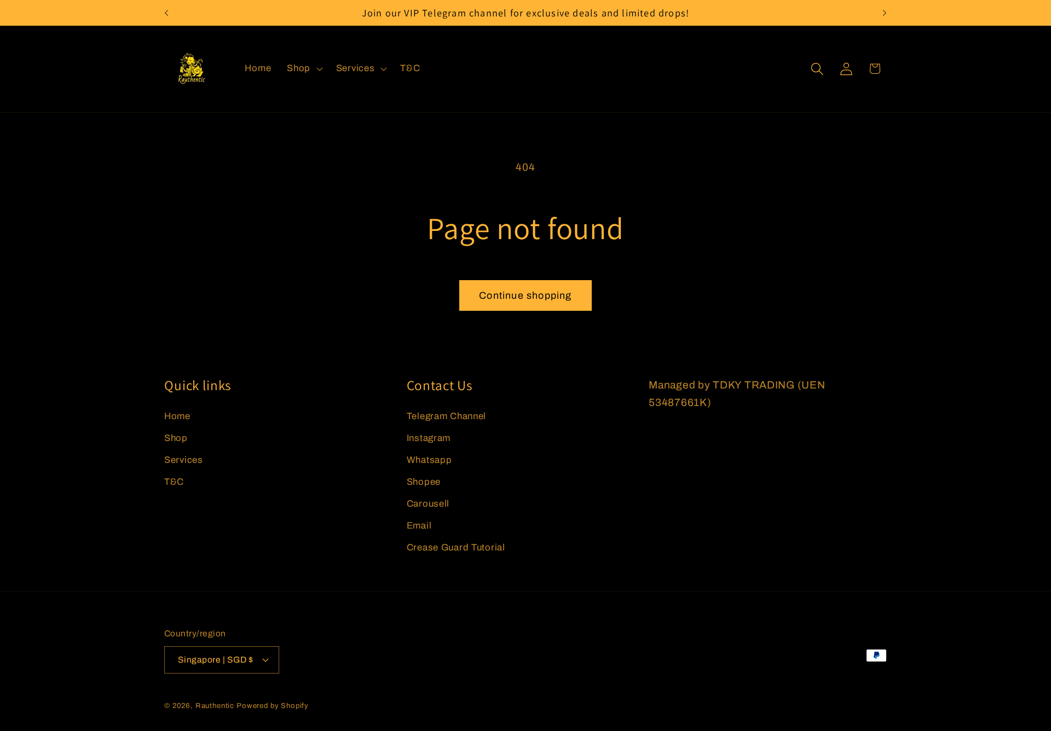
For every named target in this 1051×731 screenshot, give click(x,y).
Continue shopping (525, 295)
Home (177, 416)
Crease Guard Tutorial (456, 547)
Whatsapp (429, 460)
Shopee (424, 482)
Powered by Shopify (272, 705)
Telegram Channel (447, 416)
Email (419, 525)
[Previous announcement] (166, 13)
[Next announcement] (885, 13)
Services (183, 460)
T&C (174, 482)
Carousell (428, 503)
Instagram (429, 438)
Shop (176, 438)
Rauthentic (214, 705)
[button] (303, 69)
